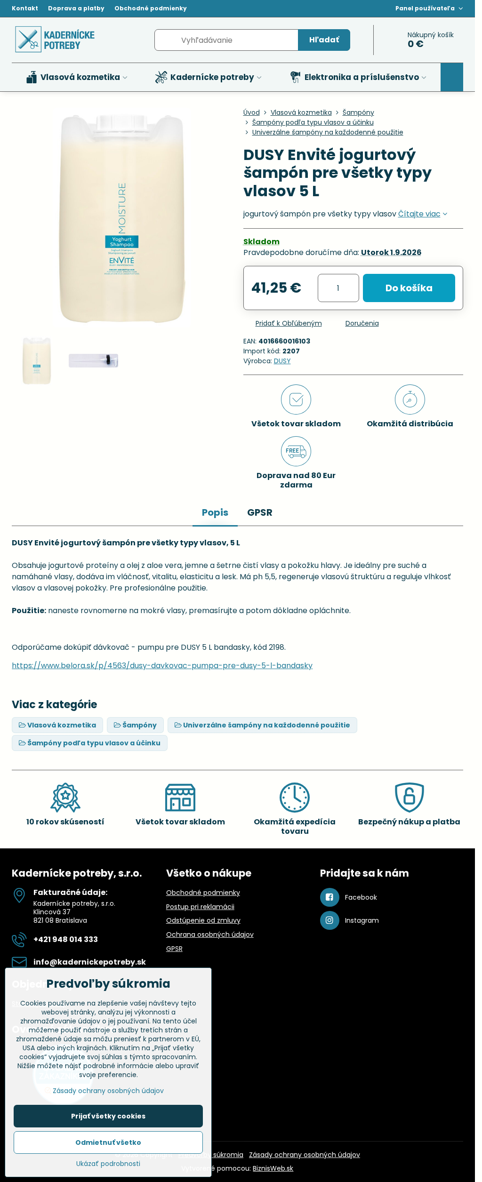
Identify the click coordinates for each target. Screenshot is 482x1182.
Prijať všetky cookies (108, 1116)
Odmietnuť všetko (108, 1142)
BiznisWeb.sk (273, 1168)
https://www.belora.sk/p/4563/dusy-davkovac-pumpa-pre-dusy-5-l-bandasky (162, 665)
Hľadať (324, 39)
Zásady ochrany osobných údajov (304, 1154)
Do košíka (409, 288)
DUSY (282, 361)
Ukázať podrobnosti (108, 1163)
